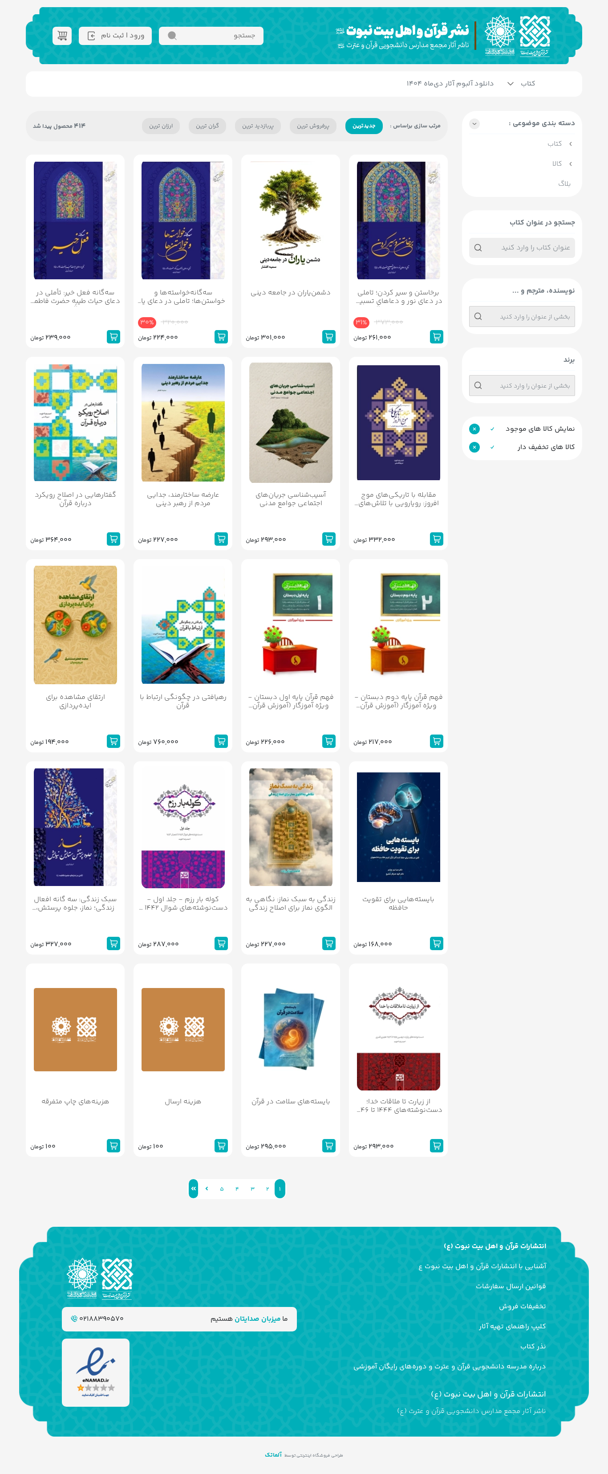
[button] (522, 126)
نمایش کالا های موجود (540, 429)
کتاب (528, 84)
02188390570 (100, 1319)
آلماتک (273, 1455)
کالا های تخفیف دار (546, 447)
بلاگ (564, 184)
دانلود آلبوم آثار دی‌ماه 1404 (450, 84)
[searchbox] (522, 318)
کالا (557, 164)
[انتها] (193, 1188)
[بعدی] (207, 1188)
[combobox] (522, 316)
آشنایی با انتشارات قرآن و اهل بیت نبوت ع (482, 1266)
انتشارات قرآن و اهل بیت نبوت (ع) (495, 1246)
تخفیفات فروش (522, 1306)
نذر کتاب (533, 1346)
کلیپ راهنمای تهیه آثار (512, 1326)
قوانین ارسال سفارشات (511, 1286)
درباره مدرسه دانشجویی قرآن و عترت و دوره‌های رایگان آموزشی (449, 1366)
